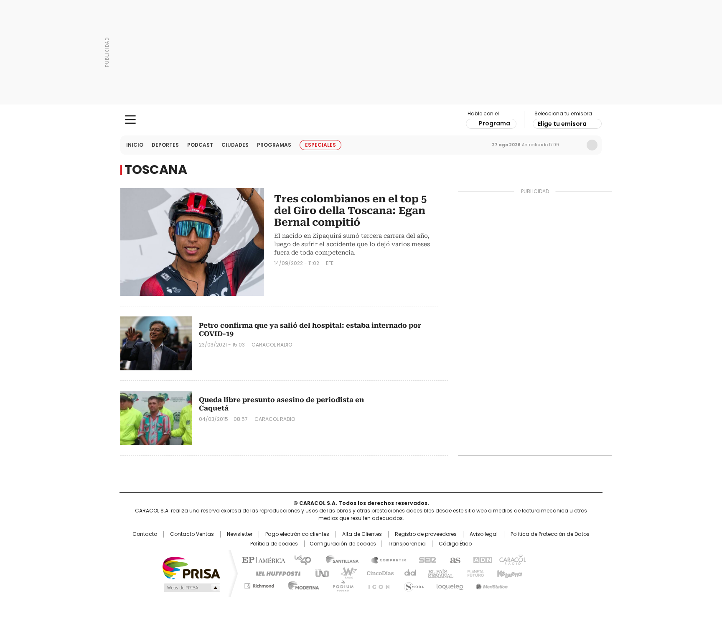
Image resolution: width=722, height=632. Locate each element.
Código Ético (455, 543)
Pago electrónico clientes (297, 534)
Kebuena (508, 572)
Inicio (134, 144)
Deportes (165, 144)
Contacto (144, 534)
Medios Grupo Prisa (191, 588)
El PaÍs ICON (376, 584)
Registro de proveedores (426, 534)
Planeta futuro (473, 572)
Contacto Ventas (192, 534)
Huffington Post (275, 572)
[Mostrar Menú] (130, 119)
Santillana (338, 559)
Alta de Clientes (362, 534)
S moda (412, 584)
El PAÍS (262, 559)
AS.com (453, 559)
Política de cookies (274, 543)
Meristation (490, 584)
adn (481, 559)
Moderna (301, 584)
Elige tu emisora (562, 124)
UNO (319, 572)
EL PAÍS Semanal (438, 572)
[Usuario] (592, 145)
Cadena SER (425, 559)
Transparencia (407, 543)
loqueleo (449, 584)
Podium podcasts (340, 584)
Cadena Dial (408, 572)
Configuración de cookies (343, 543)
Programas (274, 144)
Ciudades (235, 144)
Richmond (259, 584)
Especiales (320, 144)
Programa (494, 123)
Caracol (511, 559)
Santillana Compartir (385, 559)
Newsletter (574, 145)
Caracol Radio (361, 120)
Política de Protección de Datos (550, 534)
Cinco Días (377, 572)
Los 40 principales (299, 559)
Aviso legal (484, 534)
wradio (344, 572)
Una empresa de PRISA (191, 567)
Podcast (200, 144)
